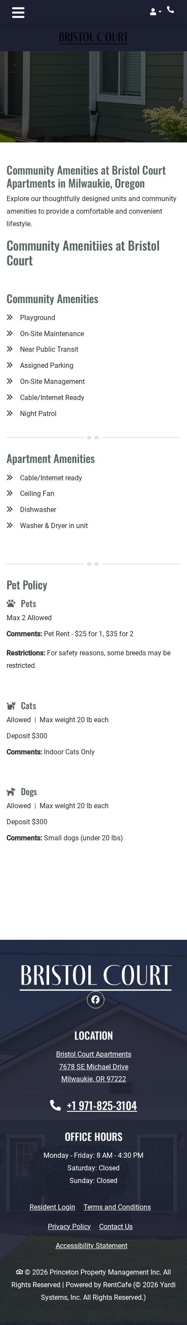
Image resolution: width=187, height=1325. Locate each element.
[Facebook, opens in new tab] (95, 999)
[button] (156, 11)
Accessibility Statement (91, 1245)
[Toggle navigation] (18, 11)
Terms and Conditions (117, 1207)
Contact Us (116, 1227)
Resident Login (52, 1207)
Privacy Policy (69, 1226)
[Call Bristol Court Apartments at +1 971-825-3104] (171, 9)
